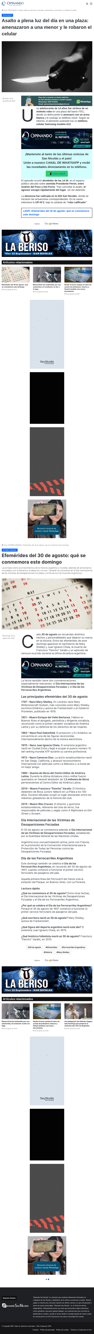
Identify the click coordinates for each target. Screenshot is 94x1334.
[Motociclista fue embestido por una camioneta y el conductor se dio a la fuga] (47, 275)
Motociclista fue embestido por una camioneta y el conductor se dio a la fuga (47, 287)
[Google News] (51, 223)
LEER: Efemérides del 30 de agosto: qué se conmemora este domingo (56, 212)
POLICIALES (12, 10)
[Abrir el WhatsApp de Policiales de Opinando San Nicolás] (56, 105)
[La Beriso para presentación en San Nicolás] (47, 243)
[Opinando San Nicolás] (13, 4)
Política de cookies (62, 1330)
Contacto (36, 1330)
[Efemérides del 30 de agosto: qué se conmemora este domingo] (16, 275)
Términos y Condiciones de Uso (81, 1330)
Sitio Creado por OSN (44, 1326)
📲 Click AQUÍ (56, 173)
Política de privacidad (47, 1330)
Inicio (5, 10)
